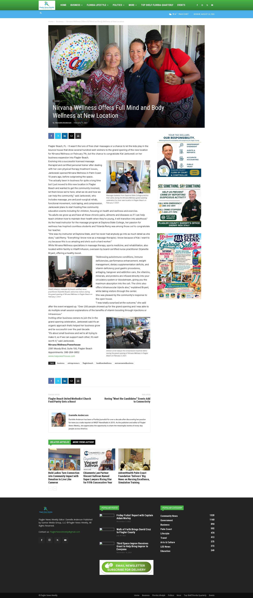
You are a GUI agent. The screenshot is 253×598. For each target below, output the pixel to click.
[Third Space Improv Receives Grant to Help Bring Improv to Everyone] (107, 547)
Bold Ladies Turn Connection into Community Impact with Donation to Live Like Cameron (63, 477)
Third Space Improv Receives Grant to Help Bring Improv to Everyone (132, 546)
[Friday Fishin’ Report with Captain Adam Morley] (107, 519)
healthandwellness (104, 363)
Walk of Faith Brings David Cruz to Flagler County (134, 531)
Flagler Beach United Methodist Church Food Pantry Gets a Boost (69, 400)
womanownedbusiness (124, 363)
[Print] (78, 136)
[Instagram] (202, 5)
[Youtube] (212, 5)
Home (63, 5)
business (60, 363)
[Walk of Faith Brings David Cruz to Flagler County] (107, 533)
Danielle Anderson (63, 123)
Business (75, 5)
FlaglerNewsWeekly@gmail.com (65, 531)
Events (181, 5)
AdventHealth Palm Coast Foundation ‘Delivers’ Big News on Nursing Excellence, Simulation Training (134, 477)
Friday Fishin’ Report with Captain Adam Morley (135, 517)
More (131, 5)
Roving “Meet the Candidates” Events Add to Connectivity (127, 400)
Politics (117, 5)
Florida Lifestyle (96, 5)
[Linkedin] (65, 136)
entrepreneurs (74, 363)
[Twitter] (207, 5)
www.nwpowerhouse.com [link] (61, 356)
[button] (41, 13)
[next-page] (55, 488)
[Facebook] (197, 5)
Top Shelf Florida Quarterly (157, 5)
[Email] (71, 136)
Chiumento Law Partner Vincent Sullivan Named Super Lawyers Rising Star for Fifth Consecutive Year (97, 477)
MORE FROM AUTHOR (83, 442)
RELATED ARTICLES (59, 442)
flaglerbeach (88, 363)
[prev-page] (50, 488)
